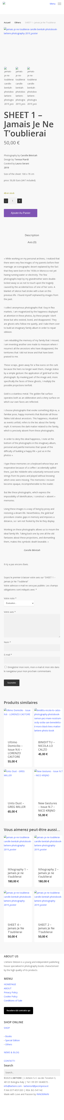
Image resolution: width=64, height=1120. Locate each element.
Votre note (10, 598)
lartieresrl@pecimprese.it (36, 1086)
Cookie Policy (10, 996)
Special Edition (12, 1040)
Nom (7, 642)
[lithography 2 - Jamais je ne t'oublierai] (48, 849)
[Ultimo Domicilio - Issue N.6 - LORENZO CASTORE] (18, 722)
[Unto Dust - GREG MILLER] (18, 783)
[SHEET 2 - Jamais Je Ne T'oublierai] (48, 905)
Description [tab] (32, 235)
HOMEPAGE (10, 984)
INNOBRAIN (43, 1094)
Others (17, 22)
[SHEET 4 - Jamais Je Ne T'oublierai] (18, 905)
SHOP (7, 1027)
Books (8, 1036)
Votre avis (10, 611)
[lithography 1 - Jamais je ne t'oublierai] (18, 849)
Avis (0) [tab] (32, 242)
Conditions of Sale (13, 1000)
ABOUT (7, 988)
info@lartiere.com (13, 1086)
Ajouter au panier (20, 213)
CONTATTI (9, 1060)
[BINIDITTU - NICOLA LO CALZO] (48, 722)
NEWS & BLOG (11, 1052)
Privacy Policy (11, 992)
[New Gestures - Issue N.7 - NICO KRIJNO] (48, 783)
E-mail (8, 654)
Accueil (7, 22)
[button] (55, 3)
